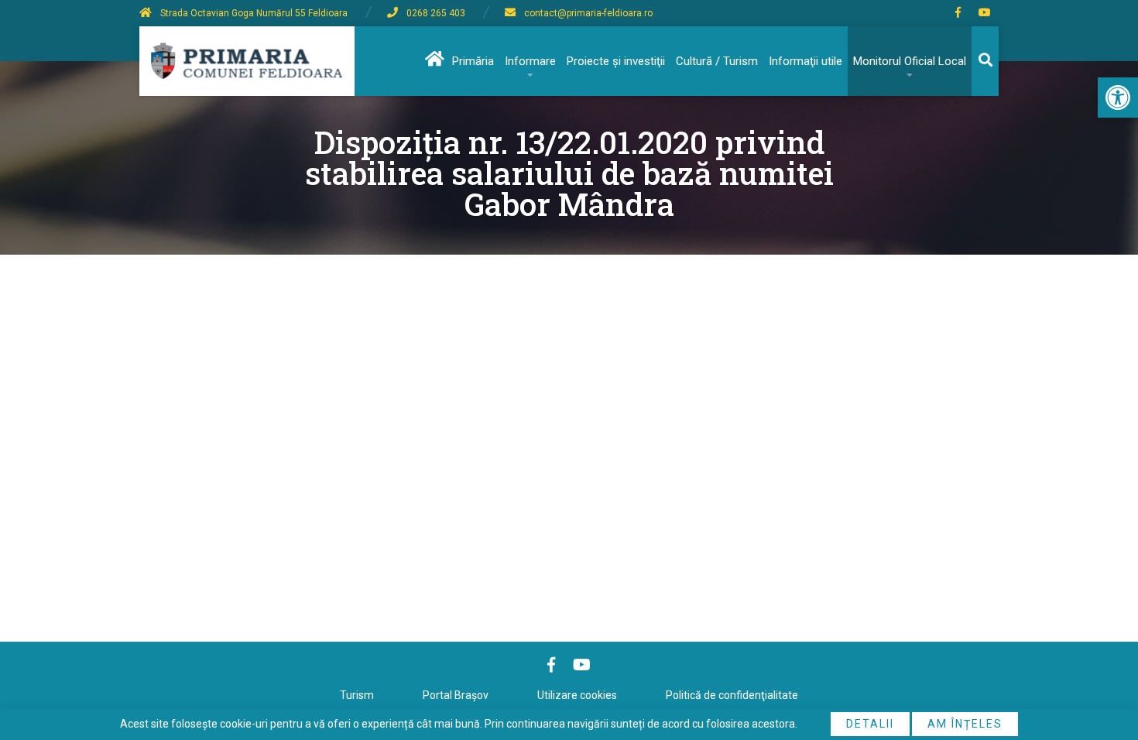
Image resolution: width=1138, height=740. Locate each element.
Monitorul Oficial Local (909, 61)
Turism (357, 695)
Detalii (870, 724)
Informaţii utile (805, 61)
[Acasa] (433, 61)
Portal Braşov (455, 695)
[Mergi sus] (1105, 664)
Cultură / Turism (717, 61)
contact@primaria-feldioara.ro (588, 13)
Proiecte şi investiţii (616, 61)
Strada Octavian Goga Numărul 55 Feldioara (254, 13)
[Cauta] (985, 61)
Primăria (473, 61)
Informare (530, 61)
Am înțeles (965, 724)
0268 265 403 (435, 13)
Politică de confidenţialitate (732, 695)
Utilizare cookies (577, 695)
